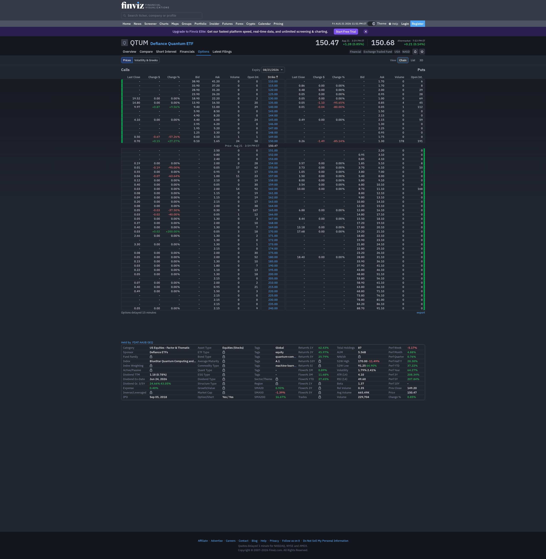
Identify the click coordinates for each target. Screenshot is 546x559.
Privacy (274, 540)
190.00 (273, 265)
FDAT (135, 342)
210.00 (273, 282)
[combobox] (161, 15)
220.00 (273, 291)
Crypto (250, 24)
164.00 (273, 206)
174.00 (273, 248)
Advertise (217, 540)
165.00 (273, 210)
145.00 (273, 119)
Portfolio (200, 24)
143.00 (273, 111)
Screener (150, 24)
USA (397, 51)
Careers (230, 540)
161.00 (273, 193)
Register (418, 24)
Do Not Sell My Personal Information (325, 540)
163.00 (273, 201)
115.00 (273, 85)
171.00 (273, 235)
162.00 (273, 197)
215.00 (273, 287)
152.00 (273, 154)
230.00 (273, 299)
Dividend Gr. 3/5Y (134, 383)
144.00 (273, 115)
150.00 (273, 141)
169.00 (273, 227)
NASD (406, 51)
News (137, 24)
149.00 (273, 136)
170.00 (273, 231)
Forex (239, 24)
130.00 (273, 98)
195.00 (273, 270)
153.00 (273, 159)
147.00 (273, 128)
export (421, 312)
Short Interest (166, 51)
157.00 (273, 176)
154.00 (273, 163)
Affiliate (203, 540)
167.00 (273, 218)
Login (405, 24)
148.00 (273, 132)
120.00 (273, 89)
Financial (355, 51)
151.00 (273, 150)
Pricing (278, 24)
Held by (126, 342)
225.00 (273, 295)
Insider (214, 24)
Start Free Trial (346, 31)
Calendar (264, 24)
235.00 (273, 304)
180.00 (273, 257)
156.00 (273, 171)
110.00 (273, 81)
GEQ (150, 342)
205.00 (273, 278)
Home (127, 24)
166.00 (273, 214)
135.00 (273, 102)
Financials (187, 51)
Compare (146, 51)
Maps (175, 24)
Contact (243, 540)
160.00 (273, 188)
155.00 (273, 167)
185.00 (273, 261)
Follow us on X (291, 540)
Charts (164, 24)
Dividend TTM (131, 374)
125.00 (273, 94)
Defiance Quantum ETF (171, 43)
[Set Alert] (415, 52)
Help (395, 23)
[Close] (365, 31)
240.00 (273, 308)
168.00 (273, 223)
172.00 (273, 240)
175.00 (273, 252)
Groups (187, 24)
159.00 (273, 184)
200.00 (273, 274)
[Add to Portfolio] (422, 52)
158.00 (273, 180)
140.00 (273, 107)
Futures (227, 24)
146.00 (273, 124)
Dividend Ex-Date (134, 379)
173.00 (273, 244)
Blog (254, 540)
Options (203, 51)
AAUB (143, 342)
